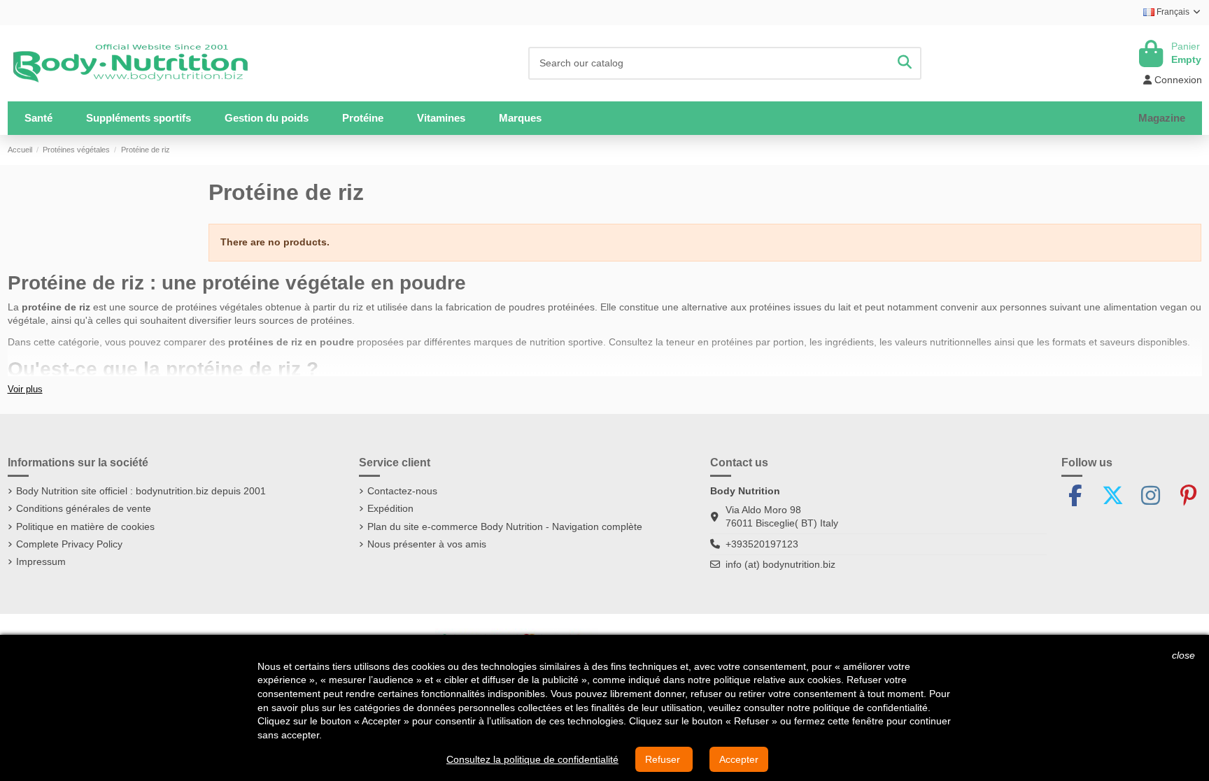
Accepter (738, 759)
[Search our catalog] (904, 63)
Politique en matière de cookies (85, 526)
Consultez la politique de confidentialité (532, 759)
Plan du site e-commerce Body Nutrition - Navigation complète (504, 526)
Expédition (390, 508)
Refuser (664, 759)
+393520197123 (762, 544)
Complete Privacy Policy (69, 544)
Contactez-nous (402, 490)
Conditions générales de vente (83, 508)
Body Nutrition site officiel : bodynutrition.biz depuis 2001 (141, 490)
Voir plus (25, 389)
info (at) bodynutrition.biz (780, 564)
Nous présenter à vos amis (426, 544)
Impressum (41, 561)
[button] (138, 118)
